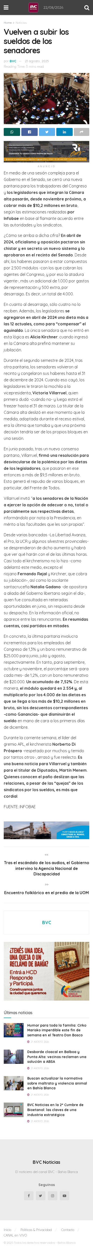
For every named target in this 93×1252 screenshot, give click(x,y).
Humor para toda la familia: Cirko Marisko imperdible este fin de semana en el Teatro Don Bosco (56, 1030)
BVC (13, 61)
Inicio (7, 1230)
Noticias (21, 22)
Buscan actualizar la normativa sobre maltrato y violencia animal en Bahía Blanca (57, 1083)
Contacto (67, 1230)
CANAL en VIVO (15, 1235)
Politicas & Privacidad (36, 1230)
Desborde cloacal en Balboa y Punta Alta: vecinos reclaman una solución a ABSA (56, 1057)
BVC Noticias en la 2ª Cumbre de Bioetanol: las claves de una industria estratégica (55, 1110)
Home (8, 22)
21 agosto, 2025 (37, 61)
